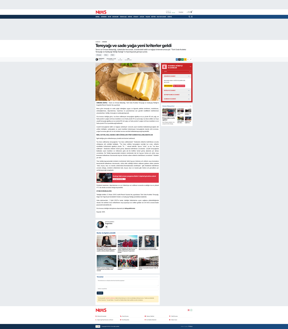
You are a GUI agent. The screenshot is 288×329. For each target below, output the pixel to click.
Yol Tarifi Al (169, 85)
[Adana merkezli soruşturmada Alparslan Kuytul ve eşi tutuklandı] (148, 241)
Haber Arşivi (174, 319)
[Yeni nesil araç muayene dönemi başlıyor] (127, 261)
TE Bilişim (190, 326)
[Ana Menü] (191, 16)
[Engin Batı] (100, 224)
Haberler (97, 41)
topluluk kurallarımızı (110, 298)
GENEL (97, 16)
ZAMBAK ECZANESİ (170, 99)
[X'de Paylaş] (179, 59)
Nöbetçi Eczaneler (101, 316)
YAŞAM (148, 16)
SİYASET (135, 16)
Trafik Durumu (174, 316)
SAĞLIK (142, 16)
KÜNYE (170, 16)
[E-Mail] (106, 227)
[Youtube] (188, 310)
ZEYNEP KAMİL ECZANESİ (171, 94)
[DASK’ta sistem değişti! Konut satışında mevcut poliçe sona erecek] (106, 261)
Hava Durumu (125, 316)
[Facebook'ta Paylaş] (177, 59)
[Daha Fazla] (185, 59)
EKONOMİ (115, 16)
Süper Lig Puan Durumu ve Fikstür (105, 319)
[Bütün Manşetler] (190, 106)
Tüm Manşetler (125, 319)
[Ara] (189, 16)
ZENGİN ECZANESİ (169, 76)
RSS (99, 326)
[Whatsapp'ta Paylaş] (182, 59)
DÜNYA (130, 16)
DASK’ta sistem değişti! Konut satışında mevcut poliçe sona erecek (105, 269)
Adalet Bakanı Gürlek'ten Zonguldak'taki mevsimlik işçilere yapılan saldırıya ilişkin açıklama (106, 249)
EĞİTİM (153, 16)
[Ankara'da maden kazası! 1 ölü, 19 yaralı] (148, 261)
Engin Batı (108, 223)
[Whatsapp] (191, 310)
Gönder (100, 293)
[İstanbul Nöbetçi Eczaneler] (190, 66)
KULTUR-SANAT (161, 16)
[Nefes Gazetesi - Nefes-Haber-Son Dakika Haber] (101, 12)
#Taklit (112, 55)
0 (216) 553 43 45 (180, 85)
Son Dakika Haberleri (151, 319)
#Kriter (105, 55)
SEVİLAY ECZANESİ (169, 90)
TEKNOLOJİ (123, 16)
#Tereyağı (99, 55)
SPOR (109, 16)
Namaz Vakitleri (150, 316)
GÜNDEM (103, 16)
